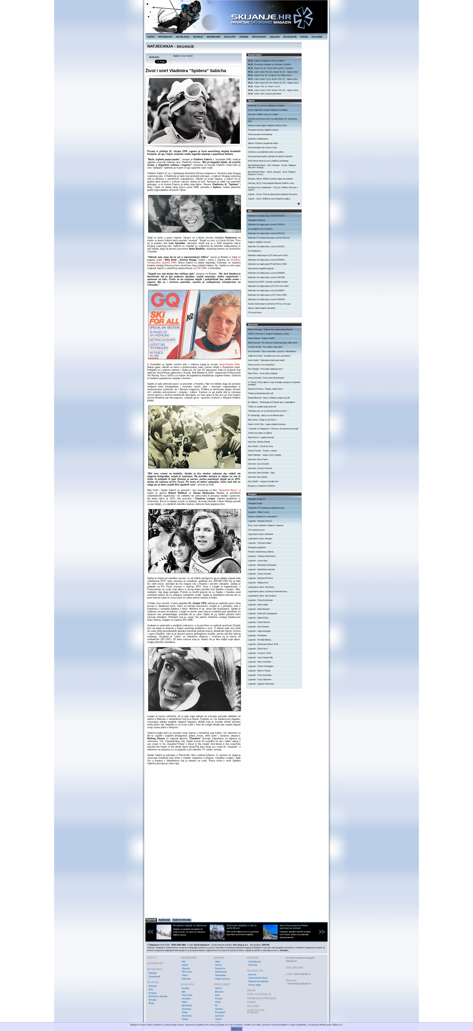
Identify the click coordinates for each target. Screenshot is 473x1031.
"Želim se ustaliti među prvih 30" (262, 407)
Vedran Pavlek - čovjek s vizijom (262, 451)
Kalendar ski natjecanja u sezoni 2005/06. (266, 299)
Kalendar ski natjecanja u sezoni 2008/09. (266, 273)
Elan (217, 995)
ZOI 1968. (201, 268)
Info (184, 961)
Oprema (186, 968)
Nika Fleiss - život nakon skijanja (262, 373)
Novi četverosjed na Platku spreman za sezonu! (294, 926)
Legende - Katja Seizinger (259, 631)
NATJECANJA (182, 37)
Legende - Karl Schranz (258, 626)
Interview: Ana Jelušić (257, 477)
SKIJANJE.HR (290, 37)
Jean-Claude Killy (229, 364)
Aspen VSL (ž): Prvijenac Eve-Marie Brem (270, 75)
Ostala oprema (222, 979)
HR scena (187, 972)
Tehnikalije (220, 975)
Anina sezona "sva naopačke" (261, 365)
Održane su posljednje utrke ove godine (266, 152)
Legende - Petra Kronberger (260, 600)
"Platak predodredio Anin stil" (260, 393)
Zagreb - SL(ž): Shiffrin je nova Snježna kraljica (269, 199)
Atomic (218, 988)
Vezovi (218, 965)
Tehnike (152, 1000)
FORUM (304, 37)
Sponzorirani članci (258, 978)
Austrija (185, 988)
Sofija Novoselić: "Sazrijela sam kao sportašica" (269, 356)
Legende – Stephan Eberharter (261, 556)
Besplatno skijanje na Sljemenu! (190, 925)
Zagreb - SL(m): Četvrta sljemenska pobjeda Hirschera (272, 194)
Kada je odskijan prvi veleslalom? (263, 516)
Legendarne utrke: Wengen (260, 538)
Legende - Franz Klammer (259, 679)
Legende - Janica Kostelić (259, 574)
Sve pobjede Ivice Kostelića (260, 229)
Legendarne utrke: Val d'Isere (261, 587)
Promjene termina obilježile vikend (263, 130)
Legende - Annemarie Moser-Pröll (263, 644)
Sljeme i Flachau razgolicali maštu (263, 143)
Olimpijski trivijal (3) (256, 220)
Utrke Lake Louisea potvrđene (264, 93)
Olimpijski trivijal (255, 503)
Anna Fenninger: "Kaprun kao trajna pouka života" (270, 329)
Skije (217, 961)
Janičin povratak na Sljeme (260, 433)
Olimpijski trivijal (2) (256, 499)
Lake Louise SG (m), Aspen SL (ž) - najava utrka (273, 72)
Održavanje (221, 972)
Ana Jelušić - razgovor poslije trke (263, 481)
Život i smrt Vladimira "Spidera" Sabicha (265, 525)
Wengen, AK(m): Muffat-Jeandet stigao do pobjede (270, 179)
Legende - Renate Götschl (260, 521)
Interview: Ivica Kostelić (258, 464)
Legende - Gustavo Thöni (259, 653)
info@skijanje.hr (302, 974)
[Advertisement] (194, 881)
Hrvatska (186, 998)
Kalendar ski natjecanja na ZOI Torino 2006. (267, 295)
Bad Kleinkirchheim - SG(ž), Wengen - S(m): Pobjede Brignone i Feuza (271, 173)
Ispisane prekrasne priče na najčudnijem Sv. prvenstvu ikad (272, 120)
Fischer (218, 998)
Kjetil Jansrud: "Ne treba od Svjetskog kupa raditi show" (273, 343)
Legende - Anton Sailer (258, 604)
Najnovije (151, 920)
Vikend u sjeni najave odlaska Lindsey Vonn (267, 125)
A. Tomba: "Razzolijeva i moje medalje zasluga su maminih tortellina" (274, 383)
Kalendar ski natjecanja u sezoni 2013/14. (266, 224)
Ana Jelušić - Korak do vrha (260, 446)
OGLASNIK (317, 37)
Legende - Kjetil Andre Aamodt (261, 569)
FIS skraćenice (255, 312)
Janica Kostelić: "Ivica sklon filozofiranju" (266, 378)
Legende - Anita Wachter (259, 609)
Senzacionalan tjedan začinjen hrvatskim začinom (270, 156)
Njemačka (187, 1005)
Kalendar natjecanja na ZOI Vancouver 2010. (268, 255)
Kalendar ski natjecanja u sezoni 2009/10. (266, 260)
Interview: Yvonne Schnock (260, 468)
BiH (184, 991)
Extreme (153, 986)
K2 (216, 1005)
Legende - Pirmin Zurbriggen (260, 666)
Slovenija (186, 1009)
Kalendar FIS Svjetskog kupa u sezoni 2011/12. (269, 238)
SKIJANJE (198, 37)
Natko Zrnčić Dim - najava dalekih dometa (266, 424)
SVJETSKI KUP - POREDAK (256, 1011)
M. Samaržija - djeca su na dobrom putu (266, 415)
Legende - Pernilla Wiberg (259, 640)
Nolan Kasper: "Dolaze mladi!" (261, 338)
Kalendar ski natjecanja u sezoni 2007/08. (266, 277)
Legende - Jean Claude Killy (260, 657)
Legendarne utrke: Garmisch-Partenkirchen (267, 591)
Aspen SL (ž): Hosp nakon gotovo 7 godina (270, 68)
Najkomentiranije (182, 920)
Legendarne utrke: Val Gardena (262, 596)
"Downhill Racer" (228, 490)
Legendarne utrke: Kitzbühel (260, 534)
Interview (186, 979)
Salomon (219, 1016)
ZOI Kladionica (254, 251)
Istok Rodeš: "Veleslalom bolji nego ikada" (266, 360)
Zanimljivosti (254, 961)
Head (218, 1002)
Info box (252, 974)
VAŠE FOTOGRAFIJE (259, 994)
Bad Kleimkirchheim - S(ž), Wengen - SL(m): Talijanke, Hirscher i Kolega (272, 166)
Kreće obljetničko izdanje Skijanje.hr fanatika (267, 110)
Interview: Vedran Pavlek (259, 442)
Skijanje (153, 973)
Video (185, 975)
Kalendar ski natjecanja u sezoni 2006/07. (266, 290)
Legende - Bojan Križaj (258, 618)
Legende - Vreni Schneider (260, 675)
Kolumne (252, 965)
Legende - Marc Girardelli (259, 662)
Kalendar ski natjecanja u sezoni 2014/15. (266, 216)
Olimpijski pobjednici (257, 547)
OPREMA (243, 37)
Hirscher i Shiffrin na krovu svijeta (263, 114)
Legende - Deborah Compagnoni (262, 613)
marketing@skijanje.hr (299, 983)
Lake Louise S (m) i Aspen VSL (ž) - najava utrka (273, 90)
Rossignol (220, 1012)
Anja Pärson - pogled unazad (261, 437)
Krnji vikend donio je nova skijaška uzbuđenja (268, 161)
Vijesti (185, 965)
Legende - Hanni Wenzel (259, 622)
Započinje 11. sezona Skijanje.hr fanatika (266, 105)
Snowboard (154, 976)
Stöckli (218, 1019)
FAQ (151, 989)
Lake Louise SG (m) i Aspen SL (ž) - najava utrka (273, 83)
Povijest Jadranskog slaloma (261, 552)
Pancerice (220, 968)
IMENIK (251, 990)
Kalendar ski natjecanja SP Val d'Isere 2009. (267, 264)
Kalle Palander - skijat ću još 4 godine (264, 455)
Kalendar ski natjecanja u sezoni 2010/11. (266, 246)
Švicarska (187, 1016)
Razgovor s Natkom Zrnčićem (261, 486)
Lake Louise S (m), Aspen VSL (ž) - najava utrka (273, 79)
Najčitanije (164, 920)
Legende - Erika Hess (258, 648)
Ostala (185, 1019)
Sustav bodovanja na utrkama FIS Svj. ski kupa (269, 304)
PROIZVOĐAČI (259, 37)
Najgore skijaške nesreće (259, 242)
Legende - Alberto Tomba (259, 671)
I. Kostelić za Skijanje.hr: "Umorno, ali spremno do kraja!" (273, 429)
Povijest (152, 993)
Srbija (185, 1012)
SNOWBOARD (213, 37)
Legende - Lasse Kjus (258, 560)
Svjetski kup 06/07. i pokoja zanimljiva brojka (268, 282)
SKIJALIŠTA (230, 37)
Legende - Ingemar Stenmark (261, 684)
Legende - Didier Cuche (258, 512)
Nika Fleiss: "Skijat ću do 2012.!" (262, 420)
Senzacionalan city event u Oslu (262, 147)
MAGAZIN (275, 37)
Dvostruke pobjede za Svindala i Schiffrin (269, 64)
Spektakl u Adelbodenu (258, 139)
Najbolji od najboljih (258, 981)
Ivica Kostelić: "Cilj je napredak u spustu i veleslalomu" (272, 351)
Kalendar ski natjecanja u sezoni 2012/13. (266, 233)
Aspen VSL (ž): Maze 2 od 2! (264, 86)
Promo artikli (254, 985)
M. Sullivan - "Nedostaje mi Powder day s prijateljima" (271, 402)
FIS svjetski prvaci (256, 530)
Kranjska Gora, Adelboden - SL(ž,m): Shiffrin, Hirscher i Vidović (272, 188)
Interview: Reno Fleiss (258, 459)
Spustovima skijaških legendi (261, 268)
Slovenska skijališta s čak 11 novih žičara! (241, 926)
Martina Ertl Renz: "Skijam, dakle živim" (265, 389)
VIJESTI (151, 37)
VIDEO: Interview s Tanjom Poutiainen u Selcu (268, 334)
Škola (151, 1003)
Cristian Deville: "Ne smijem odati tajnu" (265, 347)
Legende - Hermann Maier (259, 543)
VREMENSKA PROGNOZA (262, 998)
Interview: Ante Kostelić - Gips (261, 473)
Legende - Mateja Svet (258, 582)
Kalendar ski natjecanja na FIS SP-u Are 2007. (268, 286)
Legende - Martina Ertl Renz (260, 578)
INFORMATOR (165, 37)
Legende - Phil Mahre (257, 635)
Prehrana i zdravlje (158, 996)
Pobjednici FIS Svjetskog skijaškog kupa (266, 508)
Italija (184, 1002)
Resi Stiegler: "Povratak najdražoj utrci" (265, 369)
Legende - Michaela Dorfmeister (262, 565)
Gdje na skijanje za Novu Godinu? (266, 61)
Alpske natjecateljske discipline (261, 308)
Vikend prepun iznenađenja (260, 134)
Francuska (187, 995)
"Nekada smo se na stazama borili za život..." (268, 411)
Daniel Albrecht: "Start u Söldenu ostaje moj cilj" (269, 398)
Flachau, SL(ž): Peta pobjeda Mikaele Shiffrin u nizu (271, 183)
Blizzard (219, 991)
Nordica (219, 1009)
